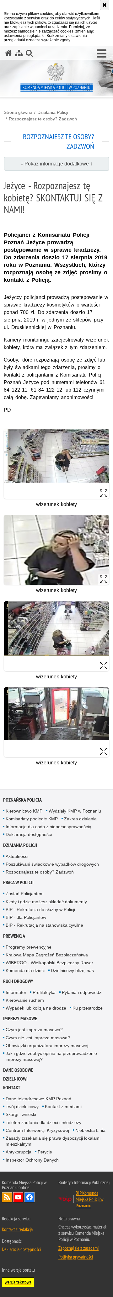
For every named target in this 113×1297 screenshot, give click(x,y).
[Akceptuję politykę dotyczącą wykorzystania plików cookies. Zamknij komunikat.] (104, 5)
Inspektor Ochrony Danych (32, 1160)
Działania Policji (52, 112)
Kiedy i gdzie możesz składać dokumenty (46, 901)
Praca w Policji (18, 882)
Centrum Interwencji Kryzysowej (37, 1130)
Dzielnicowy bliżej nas (72, 970)
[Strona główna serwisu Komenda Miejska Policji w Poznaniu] (8, 53)
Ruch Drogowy (18, 981)
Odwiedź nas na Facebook (29, 1197)
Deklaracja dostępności (29, 834)
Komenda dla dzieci (25, 970)
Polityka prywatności (75, 1257)
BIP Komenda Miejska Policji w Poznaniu (89, 1199)
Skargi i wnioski (21, 1114)
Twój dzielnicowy (22, 1106)
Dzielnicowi (15, 1079)
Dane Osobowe (18, 1070)
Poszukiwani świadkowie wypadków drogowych (52, 864)
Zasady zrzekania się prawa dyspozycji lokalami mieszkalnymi (53, 1141)
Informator (16, 992)
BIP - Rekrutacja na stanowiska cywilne (44, 925)
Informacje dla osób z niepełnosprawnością (48, 826)
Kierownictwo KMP (24, 810)
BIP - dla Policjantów (26, 917)
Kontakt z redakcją (17, 1229)
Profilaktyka (44, 992)
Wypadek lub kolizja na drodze (36, 1008)
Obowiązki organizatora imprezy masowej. (47, 1045)
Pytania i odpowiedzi (82, 992)
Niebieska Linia (90, 1130)
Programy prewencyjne (28, 947)
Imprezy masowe (20, 1018)
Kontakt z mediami (63, 1106)
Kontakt (11, 1087)
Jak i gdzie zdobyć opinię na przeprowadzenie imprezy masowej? (51, 1056)
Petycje (45, 1151)
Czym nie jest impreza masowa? (38, 1037)
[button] (101, 53)
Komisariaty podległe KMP (32, 818)
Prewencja (14, 936)
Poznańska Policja (22, 800)
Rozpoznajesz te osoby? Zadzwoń (43, 118)
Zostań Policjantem (25, 893)
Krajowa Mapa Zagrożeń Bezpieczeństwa (47, 954)
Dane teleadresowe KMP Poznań (38, 1098)
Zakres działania (80, 818)
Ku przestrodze (88, 1008)
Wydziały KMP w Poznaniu (75, 810)
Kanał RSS (7, 1197)
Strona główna (18, 112)
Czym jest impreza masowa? (34, 1029)
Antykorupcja (18, 1151)
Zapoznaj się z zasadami (78, 1248)
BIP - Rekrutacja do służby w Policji (40, 909)
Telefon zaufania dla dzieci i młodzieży (43, 1122)
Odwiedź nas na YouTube (18, 1197)
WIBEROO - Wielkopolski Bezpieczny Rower (49, 962)
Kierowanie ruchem (25, 1000)
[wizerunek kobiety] (56, 464)
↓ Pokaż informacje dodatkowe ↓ (57, 163)
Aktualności (17, 856)
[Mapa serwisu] (19, 53)
